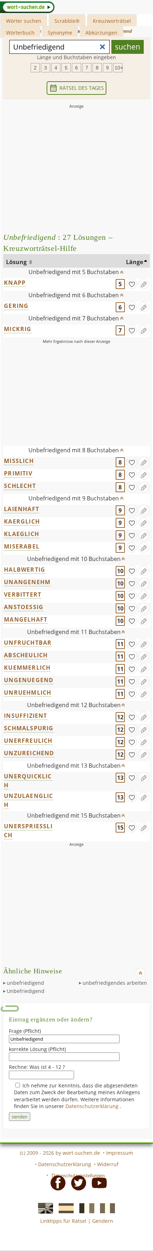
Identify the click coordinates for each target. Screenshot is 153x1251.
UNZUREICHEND (29, 753)
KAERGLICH (22, 521)
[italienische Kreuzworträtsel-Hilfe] (105, 1207)
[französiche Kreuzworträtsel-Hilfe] (84, 1207)
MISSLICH (19, 461)
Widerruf (107, 1164)
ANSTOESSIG (23, 607)
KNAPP (15, 283)
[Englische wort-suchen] (43, 1207)
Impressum (119, 1152)
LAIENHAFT (21, 509)
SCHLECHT (20, 486)
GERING (16, 306)
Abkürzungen (101, 32)
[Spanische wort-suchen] (64, 1207)
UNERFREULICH (28, 741)
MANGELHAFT (25, 619)
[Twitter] (76, 1182)
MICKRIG (17, 329)
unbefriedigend (25, 982)
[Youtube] (97, 1182)
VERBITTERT (22, 594)
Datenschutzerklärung (92, 1106)
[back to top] (122, 270)
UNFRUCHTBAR (28, 643)
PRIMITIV (18, 473)
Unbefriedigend (25, 991)
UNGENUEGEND (28, 680)
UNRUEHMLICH (27, 692)
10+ (118, 68)
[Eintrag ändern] (143, 283)
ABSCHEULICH (26, 655)
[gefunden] (131, 283)
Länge (134, 262)
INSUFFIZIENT (25, 716)
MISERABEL (21, 546)
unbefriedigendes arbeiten (115, 982)
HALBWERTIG (24, 569)
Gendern (102, 1220)
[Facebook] (55, 1182)
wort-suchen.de (81, 1152)
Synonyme (60, 32)
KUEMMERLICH (27, 667)
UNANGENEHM (27, 582)
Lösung (17, 262)
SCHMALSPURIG (28, 728)
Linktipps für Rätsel (63, 1220)
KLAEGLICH (21, 534)
